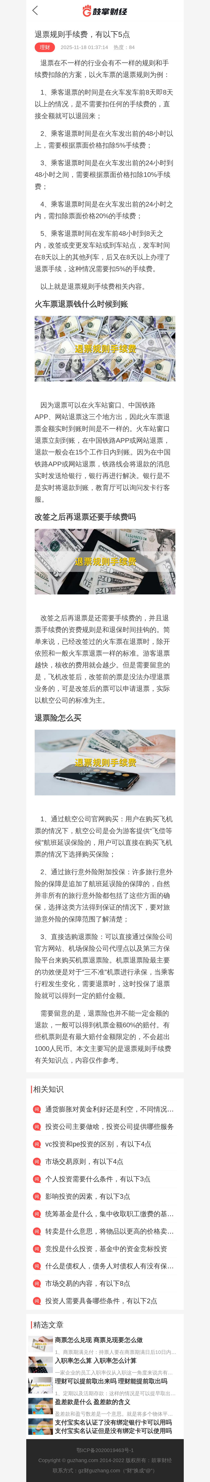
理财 (45, 47)
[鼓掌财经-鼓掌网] (105, 10)
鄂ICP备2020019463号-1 (105, 1450)
